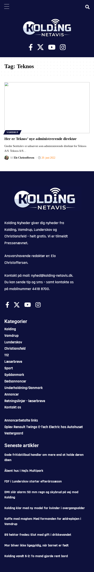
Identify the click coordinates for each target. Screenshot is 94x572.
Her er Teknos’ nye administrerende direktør (40, 139)
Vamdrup (12, 132)
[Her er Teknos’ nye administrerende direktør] (47, 107)
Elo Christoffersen (24, 157)
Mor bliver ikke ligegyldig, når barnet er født (36, 545)
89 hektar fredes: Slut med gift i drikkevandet (37, 534)
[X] (40, 47)
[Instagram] (63, 47)
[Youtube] (52, 47)
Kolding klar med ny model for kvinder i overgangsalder (44, 508)
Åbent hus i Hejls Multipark (23, 470)
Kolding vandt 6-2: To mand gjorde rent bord (36, 556)
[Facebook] (31, 47)
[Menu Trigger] (6, 6)
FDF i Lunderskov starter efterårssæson (33, 481)
